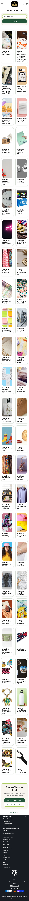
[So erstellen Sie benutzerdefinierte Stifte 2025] (22, 317)
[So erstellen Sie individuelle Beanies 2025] (7, 580)
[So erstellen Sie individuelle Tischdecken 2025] (22, 198)
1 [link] (8, 779)
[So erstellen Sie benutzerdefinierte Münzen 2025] (7, 758)
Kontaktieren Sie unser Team (14, 805)
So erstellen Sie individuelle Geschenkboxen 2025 (6, 182)
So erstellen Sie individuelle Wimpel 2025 (21, 650)
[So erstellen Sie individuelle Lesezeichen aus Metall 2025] (22, 346)
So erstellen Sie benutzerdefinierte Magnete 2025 (21, 681)
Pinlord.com (12, 894)
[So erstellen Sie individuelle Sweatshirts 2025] (22, 407)
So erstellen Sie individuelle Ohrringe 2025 (5, 535)
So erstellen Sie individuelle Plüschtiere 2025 (20, 621)
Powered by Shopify (18, 894)
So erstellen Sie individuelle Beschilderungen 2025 (6, 212)
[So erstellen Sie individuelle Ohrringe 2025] (7, 522)
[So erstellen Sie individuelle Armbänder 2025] (22, 168)
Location (14, 879)
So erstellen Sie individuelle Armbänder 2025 (21, 181)
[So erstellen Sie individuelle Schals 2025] (7, 464)
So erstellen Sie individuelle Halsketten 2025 (20, 477)
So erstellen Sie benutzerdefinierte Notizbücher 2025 (6, 359)
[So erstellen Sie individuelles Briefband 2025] (7, 138)
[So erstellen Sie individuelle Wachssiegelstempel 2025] (22, 258)
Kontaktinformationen (23, 896)
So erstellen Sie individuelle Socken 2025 (7, 448)
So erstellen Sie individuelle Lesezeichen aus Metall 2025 (20, 359)
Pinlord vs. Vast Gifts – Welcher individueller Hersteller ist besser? (21, 89)
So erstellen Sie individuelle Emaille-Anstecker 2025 (21, 740)
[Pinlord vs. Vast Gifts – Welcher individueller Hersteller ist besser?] (22, 75)
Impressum (20, 898)
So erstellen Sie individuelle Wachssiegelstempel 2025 (21, 271)
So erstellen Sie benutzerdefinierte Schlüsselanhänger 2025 (6, 710)
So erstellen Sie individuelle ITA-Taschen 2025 (6, 506)
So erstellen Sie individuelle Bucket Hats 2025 (7, 564)
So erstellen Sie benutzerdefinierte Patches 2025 (6, 681)
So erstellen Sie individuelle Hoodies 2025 (21, 506)
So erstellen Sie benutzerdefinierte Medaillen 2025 (21, 242)
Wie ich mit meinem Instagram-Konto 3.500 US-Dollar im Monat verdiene (7, 121)
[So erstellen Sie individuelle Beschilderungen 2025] (7, 198)
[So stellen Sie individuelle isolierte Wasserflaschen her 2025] (22, 697)
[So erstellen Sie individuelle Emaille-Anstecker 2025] (22, 727)
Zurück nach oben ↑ (14, 812)
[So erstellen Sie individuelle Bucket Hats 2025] (7, 551)
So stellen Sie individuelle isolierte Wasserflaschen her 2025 (21, 710)
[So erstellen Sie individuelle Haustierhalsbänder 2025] (7, 637)
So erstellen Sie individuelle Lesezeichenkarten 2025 (6, 390)
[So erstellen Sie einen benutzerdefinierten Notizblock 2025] (22, 107)
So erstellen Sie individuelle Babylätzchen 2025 (21, 592)
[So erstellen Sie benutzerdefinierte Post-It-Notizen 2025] (7, 317)
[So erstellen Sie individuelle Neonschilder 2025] (7, 229)
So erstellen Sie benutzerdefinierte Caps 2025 (21, 535)
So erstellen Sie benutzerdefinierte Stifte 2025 (21, 330)
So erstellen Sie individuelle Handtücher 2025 (21, 389)
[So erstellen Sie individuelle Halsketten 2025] (22, 464)
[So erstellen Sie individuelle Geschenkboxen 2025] (7, 168)
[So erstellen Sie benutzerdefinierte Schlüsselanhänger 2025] (7, 697)
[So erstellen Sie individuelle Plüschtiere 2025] (22, 609)
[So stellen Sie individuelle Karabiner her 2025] (22, 758)
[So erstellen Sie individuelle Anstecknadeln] (7, 40)
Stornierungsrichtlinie (10, 898)
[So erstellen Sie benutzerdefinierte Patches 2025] (7, 668)
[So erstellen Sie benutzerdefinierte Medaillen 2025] (22, 229)
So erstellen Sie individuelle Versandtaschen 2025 (20, 151)
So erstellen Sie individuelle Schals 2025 (6, 477)
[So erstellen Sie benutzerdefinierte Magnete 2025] (22, 668)
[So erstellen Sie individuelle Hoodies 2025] (22, 493)
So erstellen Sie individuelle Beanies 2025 (7, 592)
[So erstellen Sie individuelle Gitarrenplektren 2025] (7, 727)
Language (14, 883)
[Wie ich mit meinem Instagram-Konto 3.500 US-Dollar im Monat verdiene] (7, 107)
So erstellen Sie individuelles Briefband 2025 (6, 150)
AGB (17, 896)
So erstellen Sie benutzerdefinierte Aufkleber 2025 (21, 301)
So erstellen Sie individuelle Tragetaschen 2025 (6, 419)
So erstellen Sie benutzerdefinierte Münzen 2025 (6, 770)
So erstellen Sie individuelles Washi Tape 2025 (7, 301)
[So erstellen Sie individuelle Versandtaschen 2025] (22, 138)
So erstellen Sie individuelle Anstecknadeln (6, 52)
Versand (16, 898)
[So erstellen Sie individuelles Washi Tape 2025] (7, 288)
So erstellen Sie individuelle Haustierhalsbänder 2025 (7, 651)
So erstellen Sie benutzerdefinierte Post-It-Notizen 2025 (7, 330)
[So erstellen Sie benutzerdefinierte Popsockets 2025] (7, 609)
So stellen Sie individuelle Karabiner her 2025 (21, 770)
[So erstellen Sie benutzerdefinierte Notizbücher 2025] (7, 346)
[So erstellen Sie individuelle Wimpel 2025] (22, 637)
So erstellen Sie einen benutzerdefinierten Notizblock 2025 (22, 120)
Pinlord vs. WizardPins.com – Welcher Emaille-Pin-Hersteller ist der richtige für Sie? (7, 90)
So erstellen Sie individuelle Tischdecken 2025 (21, 211)
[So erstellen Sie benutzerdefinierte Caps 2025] (22, 522)
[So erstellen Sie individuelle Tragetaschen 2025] (7, 407)
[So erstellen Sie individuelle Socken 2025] (7, 436)
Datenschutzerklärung (12, 896)
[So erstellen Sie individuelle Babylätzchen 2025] (22, 580)
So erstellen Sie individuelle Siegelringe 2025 (20, 448)
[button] (2, 4)
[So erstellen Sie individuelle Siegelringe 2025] (22, 436)
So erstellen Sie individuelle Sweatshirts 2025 (21, 419)
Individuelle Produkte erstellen (14, 800)
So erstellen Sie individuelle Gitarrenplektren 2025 (6, 741)
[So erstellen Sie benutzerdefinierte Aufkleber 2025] (22, 288)
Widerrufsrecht (5, 896)
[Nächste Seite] (21, 779)
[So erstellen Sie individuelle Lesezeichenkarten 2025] (7, 376)
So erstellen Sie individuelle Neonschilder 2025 (6, 242)
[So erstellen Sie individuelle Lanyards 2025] (7, 258)
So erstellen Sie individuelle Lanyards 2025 (5, 270)
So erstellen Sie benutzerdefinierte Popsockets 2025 (6, 621)
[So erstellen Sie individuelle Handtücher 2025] (22, 376)
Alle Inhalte (14, 21)
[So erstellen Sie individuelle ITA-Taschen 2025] (7, 493)
